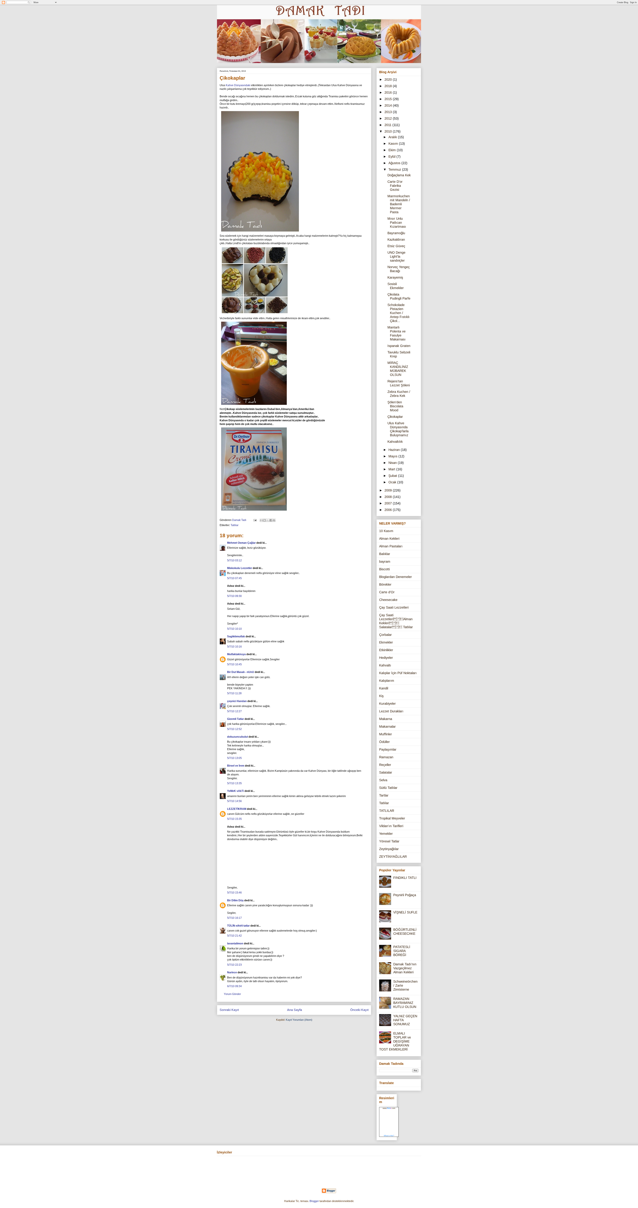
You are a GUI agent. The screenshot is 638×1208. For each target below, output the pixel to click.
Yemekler (386, 833)
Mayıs (393, 456)
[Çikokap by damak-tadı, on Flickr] (260, 232)
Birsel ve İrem (235, 765)
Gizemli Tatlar (235, 719)
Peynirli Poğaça (404, 895)
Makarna (385, 719)
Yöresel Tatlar (389, 841)
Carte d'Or (387, 592)
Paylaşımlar (387, 749)
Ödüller (384, 742)
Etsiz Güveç (396, 246)
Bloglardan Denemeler (395, 577)
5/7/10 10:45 (234, 664)
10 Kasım (386, 531)
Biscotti (384, 569)
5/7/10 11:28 (234, 693)
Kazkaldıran (396, 239)
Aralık (393, 137)
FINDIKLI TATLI (405, 878)
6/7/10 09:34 (234, 986)
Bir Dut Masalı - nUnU (240, 672)
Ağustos (394, 163)
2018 (388, 86)
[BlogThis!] (264, 520)
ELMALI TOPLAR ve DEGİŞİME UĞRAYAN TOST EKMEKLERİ (395, 1041)
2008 (388, 497)
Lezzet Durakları (391, 711)
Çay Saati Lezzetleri (394, 607)
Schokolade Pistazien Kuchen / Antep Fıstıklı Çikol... (398, 313)
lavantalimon (235, 943)
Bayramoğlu (396, 233)
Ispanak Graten (398, 346)
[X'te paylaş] (267, 520)
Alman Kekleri (389, 538)
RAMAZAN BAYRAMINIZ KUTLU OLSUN (404, 1003)
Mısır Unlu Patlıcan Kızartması (396, 222)
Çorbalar (385, 635)
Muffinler (385, 734)
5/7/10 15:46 (234, 892)
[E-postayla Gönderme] (254, 520)
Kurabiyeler (387, 703)
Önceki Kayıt (359, 1010)
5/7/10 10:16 (234, 646)
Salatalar (385, 772)
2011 (388, 125)
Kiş (381, 696)
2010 (388, 131)
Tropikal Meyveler (392, 818)
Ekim (392, 150)
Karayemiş (395, 277)
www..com (389, 1108)
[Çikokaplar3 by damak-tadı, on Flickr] (254, 405)
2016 (388, 92)
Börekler (385, 584)
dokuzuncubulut (237, 736)
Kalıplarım (386, 680)
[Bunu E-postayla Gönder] (261, 520)
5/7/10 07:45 (234, 578)
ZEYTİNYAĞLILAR (393, 856)
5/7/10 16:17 (234, 917)
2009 (388, 490)
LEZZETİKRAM (236, 808)
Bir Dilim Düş (235, 900)
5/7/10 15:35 (234, 818)
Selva (383, 780)
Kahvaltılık (395, 441)
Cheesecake (388, 600)
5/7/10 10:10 (234, 628)
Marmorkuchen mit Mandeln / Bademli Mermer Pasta (398, 204)
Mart (392, 469)
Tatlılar (234, 525)
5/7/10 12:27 (234, 711)
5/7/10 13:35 (234, 783)
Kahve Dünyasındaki (238, 85)
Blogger (314, 1201)
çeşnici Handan (237, 701)
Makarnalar (387, 726)
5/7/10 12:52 (234, 729)
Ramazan (386, 757)
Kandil (383, 688)
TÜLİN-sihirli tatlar (238, 925)
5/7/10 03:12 (234, 560)
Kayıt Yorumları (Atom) (299, 1019)
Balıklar (384, 554)
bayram (384, 561)
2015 (388, 99)
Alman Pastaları (391, 546)
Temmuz (395, 169)
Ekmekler (386, 642)
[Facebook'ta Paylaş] (270, 520)
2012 (388, 118)
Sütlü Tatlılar (388, 788)
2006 (388, 510)
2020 (388, 79)
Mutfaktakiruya (236, 654)
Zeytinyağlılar (389, 849)
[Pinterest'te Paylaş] (274, 520)
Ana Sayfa (294, 1010)
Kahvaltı (385, 665)
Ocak (392, 482)
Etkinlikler (386, 650)
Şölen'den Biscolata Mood (395, 406)
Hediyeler (386, 657)
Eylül (392, 156)
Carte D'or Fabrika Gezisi (395, 185)
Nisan (393, 463)
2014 (388, 105)
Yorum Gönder (232, 994)
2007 (388, 503)
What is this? (389, 1136)
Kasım (393, 143)
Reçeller (385, 765)
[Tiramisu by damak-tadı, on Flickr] (254, 511)
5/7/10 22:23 (234, 964)
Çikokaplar (395, 416)
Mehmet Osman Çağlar (241, 542)
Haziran (394, 450)
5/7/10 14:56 (234, 801)
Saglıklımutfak (236, 636)
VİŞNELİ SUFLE (405, 912)
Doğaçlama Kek (399, 175)
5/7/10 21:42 (234, 935)
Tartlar (383, 795)
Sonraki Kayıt (229, 1010)
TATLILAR (386, 810)
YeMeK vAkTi (235, 791)
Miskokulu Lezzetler (239, 568)
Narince (232, 972)
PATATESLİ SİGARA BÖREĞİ (401, 951)
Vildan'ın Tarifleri (391, 826)
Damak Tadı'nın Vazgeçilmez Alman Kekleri (404, 968)
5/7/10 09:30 (234, 596)
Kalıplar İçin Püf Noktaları (398, 673)
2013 (388, 112)
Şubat (393, 476)
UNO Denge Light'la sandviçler (396, 256)
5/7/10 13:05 (234, 758)
